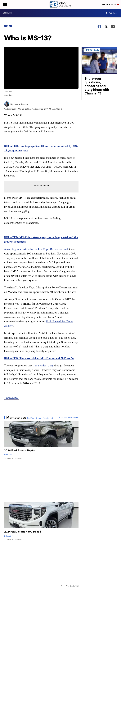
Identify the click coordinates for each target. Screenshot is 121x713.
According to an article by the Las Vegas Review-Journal (36, 249)
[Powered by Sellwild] (74, 586)
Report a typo (12, 398)
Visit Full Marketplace (69, 418)
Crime (8, 25)
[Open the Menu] (5, 4)
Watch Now (109, 4)
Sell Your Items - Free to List (40, 418)
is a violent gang (44, 365)
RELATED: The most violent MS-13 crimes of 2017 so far (39, 358)
